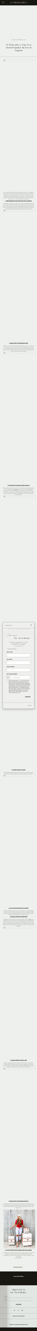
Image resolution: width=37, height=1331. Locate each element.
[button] (31, 625)
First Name (9, 652)
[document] (18, 665)
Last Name (9, 659)
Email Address (11, 666)
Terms (10, 692)
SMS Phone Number (12, 674)
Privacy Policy (17, 692)
